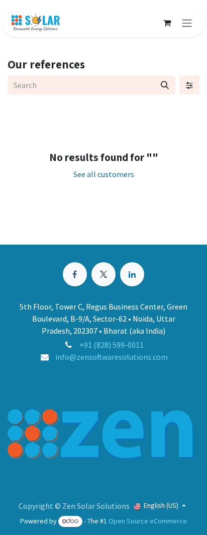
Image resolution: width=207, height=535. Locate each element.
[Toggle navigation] (187, 22)
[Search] (164, 85)
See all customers (103, 174)
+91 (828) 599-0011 (111, 345)
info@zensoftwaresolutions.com (111, 357)
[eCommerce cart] (167, 23)
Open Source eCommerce (148, 520)
